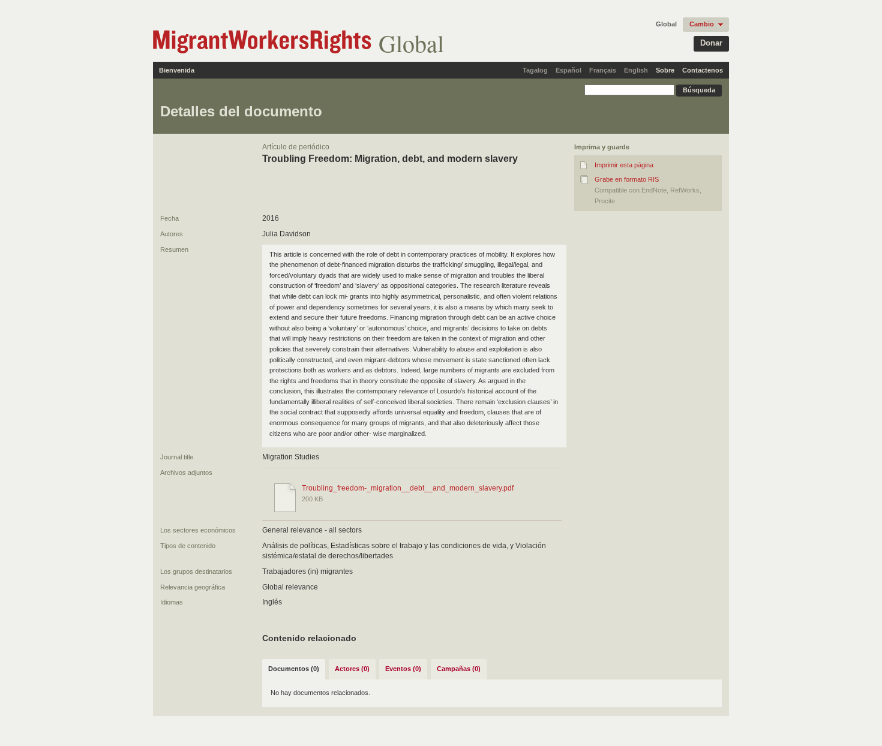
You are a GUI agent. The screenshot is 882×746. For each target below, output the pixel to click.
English (636, 70)
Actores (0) (352, 668)
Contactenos (702, 70)
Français (602, 70)
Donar (711, 42)
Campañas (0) (459, 668)
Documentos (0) (293, 668)
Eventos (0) (403, 668)
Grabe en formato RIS (627, 179)
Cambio (701, 24)
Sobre (665, 70)
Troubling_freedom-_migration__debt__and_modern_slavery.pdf (408, 488)
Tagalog (535, 70)
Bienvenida (176, 70)
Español (568, 70)
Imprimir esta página (624, 165)
